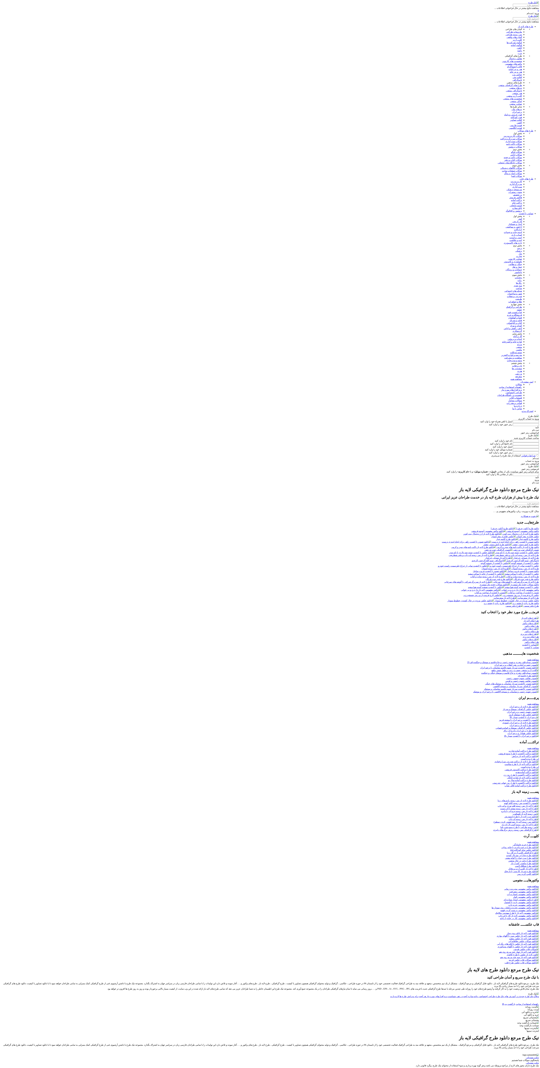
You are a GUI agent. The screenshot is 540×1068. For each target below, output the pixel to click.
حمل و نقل (517, 267)
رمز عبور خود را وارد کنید (500, 424)
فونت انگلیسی (515, 128)
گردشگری (517, 331)
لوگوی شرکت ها (514, 42)
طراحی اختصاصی (513, 392)
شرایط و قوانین (528, 455)
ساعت (519, 288)
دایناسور (518, 272)
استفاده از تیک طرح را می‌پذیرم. (513, 455)
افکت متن (517, 77)
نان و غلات (517, 366)
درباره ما (518, 406)
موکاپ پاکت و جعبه (513, 157)
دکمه (519, 50)
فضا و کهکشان (515, 317)
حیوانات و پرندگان (514, 269)
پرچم (519, 248)
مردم (519, 344)
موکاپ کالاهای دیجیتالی (511, 168)
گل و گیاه (517, 336)
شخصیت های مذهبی (512, 98)
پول (520, 253)
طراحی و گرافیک (514, 307)
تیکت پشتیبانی (532, 1057)
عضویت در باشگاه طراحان (509, 395)
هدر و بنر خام (516, 72)
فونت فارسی (516, 125)
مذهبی (519, 347)
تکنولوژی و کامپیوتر (513, 261)
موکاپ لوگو (516, 152)
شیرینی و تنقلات (514, 296)
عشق (519, 309)
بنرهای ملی (516, 109)
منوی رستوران (515, 192)
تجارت (519, 256)
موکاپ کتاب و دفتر (513, 160)
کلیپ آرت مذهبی (514, 96)
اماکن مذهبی (516, 101)
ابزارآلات (518, 229)
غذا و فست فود (515, 312)
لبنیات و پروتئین (515, 339)
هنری (519, 371)
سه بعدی (518, 285)
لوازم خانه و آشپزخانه (512, 342)
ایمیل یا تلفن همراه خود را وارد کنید (496, 421)
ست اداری (517, 187)
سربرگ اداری (515, 184)
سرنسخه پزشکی (514, 189)
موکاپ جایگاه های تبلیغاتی (510, 163)
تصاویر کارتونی (515, 259)
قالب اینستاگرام (514, 66)
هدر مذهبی (517, 93)
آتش (520, 219)
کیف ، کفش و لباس (513, 328)
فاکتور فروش (515, 197)
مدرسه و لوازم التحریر (511, 355)
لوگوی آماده (516, 45)
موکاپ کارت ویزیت (513, 136)
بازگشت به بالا (508, 1004)
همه (533, 659)
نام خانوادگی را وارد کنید (501, 443)
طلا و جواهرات (515, 301)
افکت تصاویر (516, 120)
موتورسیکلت (516, 352)
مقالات (519, 384)
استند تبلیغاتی (516, 205)
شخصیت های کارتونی (512, 61)
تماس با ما (517, 408)
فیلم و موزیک (516, 320)
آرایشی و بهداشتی (514, 227)
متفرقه (518, 376)
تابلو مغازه (517, 208)
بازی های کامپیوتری (513, 243)
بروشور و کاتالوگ (514, 211)
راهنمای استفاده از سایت (510, 387)
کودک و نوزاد (516, 326)
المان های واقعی (514, 37)
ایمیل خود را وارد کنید (502, 446)
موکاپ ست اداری (513, 141)
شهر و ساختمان (514, 293)
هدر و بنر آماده (515, 69)
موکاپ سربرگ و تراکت (511, 139)
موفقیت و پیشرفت (513, 358)
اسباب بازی (516, 235)
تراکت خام (517, 203)
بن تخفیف (517, 195)
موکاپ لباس (516, 155)
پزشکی (518, 251)
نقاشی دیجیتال (515, 58)
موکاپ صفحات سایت (512, 171)
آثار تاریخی (517, 221)
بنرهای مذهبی (515, 88)
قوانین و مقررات (514, 403)
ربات (520, 280)
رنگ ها (519, 283)
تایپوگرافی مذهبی (514, 90)
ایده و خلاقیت (515, 240)
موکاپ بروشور (515, 147)
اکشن (519, 122)
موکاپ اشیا (516, 176)
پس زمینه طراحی (514, 34)
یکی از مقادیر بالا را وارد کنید (499, 474)
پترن (520, 53)
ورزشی (518, 374)
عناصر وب (517, 74)
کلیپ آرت (517, 40)
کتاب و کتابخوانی (514, 323)
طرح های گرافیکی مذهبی (510, 85)
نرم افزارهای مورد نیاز (511, 390)
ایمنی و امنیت (515, 237)
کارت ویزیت (516, 181)
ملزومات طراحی (514, 32)
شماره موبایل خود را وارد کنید (498, 449)
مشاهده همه (516, 379)
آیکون (519, 48)
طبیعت (518, 299)
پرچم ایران (517, 112)
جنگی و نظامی (515, 264)
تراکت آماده (516, 200)
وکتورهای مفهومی (513, 64)
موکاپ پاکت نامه (514, 144)
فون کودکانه (516, 117)
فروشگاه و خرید (514, 315)
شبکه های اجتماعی (513, 291)
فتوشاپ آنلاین (515, 398)
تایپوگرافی (517, 80)
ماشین (519, 350)
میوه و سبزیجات (514, 360)
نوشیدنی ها (517, 368)
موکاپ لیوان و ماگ (513, 173)
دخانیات (518, 277)
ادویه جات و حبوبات (513, 232)
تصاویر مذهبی (515, 104)
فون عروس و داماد (513, 114)
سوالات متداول (515, 400)
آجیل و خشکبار (515, 224)
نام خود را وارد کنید (503, 441)
